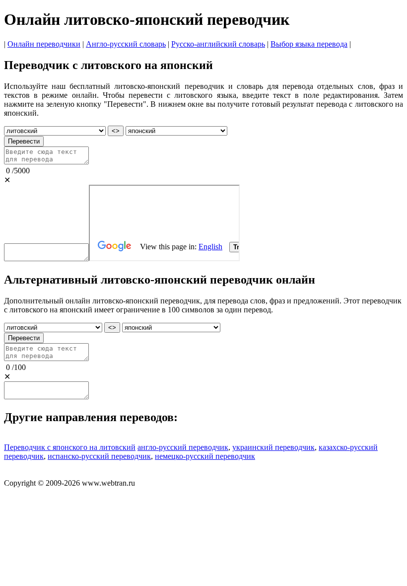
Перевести (24, 141)
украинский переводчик (273, 447)
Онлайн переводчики (43, 44)
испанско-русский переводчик (99, 456)
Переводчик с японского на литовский (70, 447)
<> (116, 131)
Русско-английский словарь (218, 44)
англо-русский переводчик (182, 447)
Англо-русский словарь (126, 44)
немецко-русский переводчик (205, 456)
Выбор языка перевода (309, 44)
